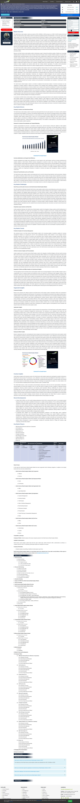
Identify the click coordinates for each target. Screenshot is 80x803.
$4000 (77, 7)
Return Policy (44, 793)
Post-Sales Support (73, 53)
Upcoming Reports (5, 793)
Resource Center (68, 1)
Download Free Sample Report (40, 155)
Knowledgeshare (25, 790)
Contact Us (44, 792)
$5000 (77, 9)
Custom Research (5, 789)
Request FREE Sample (7, 29)
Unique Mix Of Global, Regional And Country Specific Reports (73, 65)
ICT (5, 11)
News (23, 789)
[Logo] (5, 1)
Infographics (24, 792)
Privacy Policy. (39, 800)
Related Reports (5, 25)
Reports (3, 792)
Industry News (25, 795)
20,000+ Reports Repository (73, 55)
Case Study (24, 793)
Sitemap (23, 798)
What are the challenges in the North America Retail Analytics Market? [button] (27, 771)
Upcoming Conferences (6, 798)
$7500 (77, 11)
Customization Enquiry (5, 14)
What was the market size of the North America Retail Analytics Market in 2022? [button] (29, 760)
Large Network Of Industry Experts (73, 59)
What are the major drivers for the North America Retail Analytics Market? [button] (28, 775)
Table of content (5, 21)
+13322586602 (69, 796)
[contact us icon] (73, 1)
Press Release (5, 795)
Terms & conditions (45, 795)
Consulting (52, 1)
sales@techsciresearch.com (69, 794)
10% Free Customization (74, 57)
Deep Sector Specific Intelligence (73, 62)
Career (43, 789)
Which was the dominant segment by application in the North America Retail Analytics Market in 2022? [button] (33, 767)
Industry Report (45, 1)
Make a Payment (45, 798)
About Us (44, 790)
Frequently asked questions (6, 23)
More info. (11, 801)
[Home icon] (76, 1)
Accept (70, 801)
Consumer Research (59, 1)
